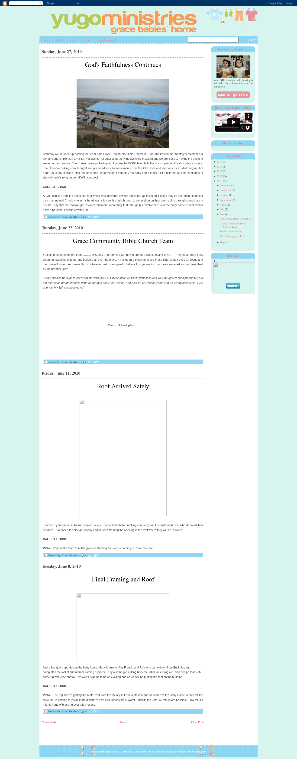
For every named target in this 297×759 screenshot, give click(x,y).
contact (87, 40)
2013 (219, 166)
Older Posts (197, 722)
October (224, 195)
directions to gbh (107, 40)
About (59, 40)
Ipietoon (174, 751)
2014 (219, 161)
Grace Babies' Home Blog (104, 751)
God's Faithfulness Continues (123, 64)
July (222, 209)
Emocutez (200, 751)
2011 (219, 176)
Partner (73, 40)
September (225, 199)
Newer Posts (49, 722)
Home (46, 40)
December (225, 185)
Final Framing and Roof (123, 578)
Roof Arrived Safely (123, 385)
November (225, 190)
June (222, 214)
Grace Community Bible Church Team (123, 240)
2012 (219, 171)
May (222, 242)
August (223, 204)
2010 (219, 181)
